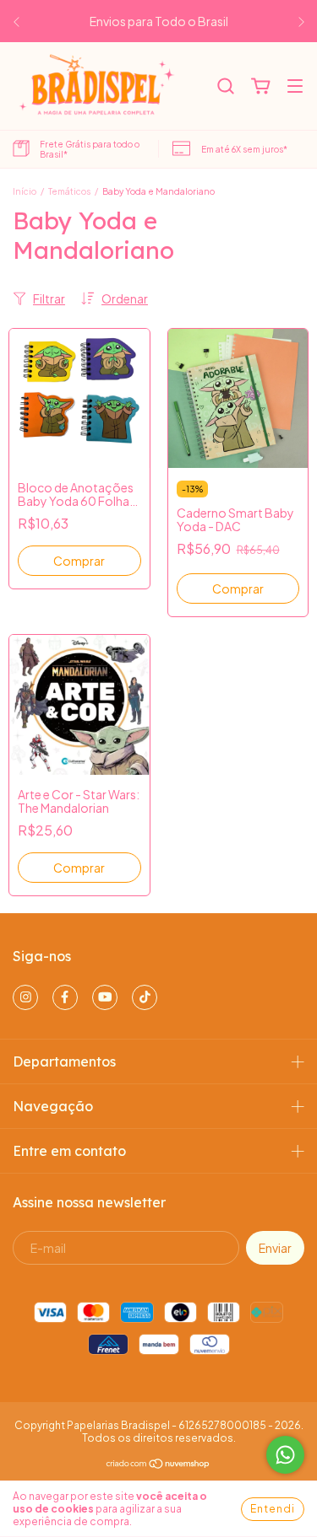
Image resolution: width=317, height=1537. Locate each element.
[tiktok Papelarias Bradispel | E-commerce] (144, 997)
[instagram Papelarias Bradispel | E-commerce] (25, 997)
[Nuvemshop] (158, 1465)
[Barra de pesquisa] (225, 86)
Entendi (272, 1508)
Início (24, 191)
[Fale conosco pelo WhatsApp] (285, 1455)
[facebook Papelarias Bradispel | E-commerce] (65, 997)
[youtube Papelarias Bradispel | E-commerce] (105, 997)
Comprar (79, 560)
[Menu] (295, 86)
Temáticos (69, 191)
